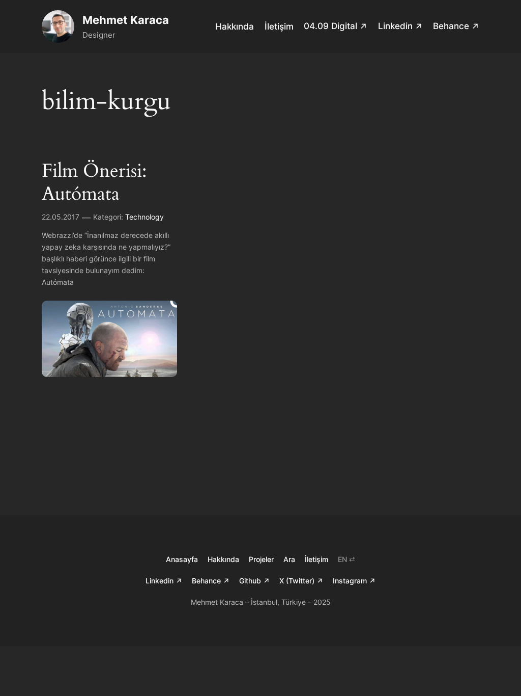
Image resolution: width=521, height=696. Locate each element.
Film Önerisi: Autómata (94, 182)
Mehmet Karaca (125, 19)
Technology (144, 216)
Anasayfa (182, 559)
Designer (98, 35)
